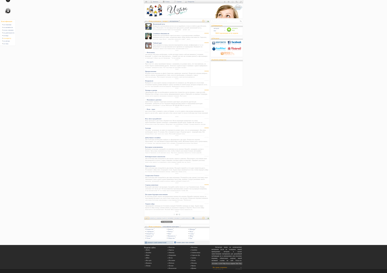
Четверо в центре (151, 90)
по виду (5, 35)
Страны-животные (151, 185)
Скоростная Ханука (152, 175)
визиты (152, 218)
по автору (6, 41)
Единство (149, 236)
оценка (159, 218)
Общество (171, 238)
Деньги (170, 229)
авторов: (216, 28)
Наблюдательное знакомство (155, 156)
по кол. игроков (8, 30)
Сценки (179, 2)
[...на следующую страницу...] (180, 214)
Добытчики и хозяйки (153, 137)
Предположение (150, 71)
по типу (5, 44)
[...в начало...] (177, 214)
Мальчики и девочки (154, 100)
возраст (165, 21)
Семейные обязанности (161, 33)
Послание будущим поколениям (156, 194)
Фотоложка (151, 52)
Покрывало (149, 81)
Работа (170, 231)
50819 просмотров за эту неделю (226, 33)
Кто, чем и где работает (153, 119)
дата (164, 218)
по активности (8, 27)
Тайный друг (157, 43)
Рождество (149, 229)
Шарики (192, 229)
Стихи (166, 2)
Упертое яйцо (150, 204)
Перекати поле (150, 166)
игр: (214, 31)
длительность (186, 218)
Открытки (190, 2)
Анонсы (155, 2)
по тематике (7, 25)
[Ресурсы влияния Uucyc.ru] (146, 21)
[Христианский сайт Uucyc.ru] (154, 18)
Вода (191, 231)
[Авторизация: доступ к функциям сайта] (241, 2)
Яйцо (191, 236)
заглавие (170, 218)
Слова (192, 234)
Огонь (148, 238)
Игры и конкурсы (155, 21)
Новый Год (150, 234)
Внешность (171, 236)
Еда (191, 238)
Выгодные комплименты (154, 147)
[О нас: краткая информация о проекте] (224, 2)
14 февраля (149, 231)
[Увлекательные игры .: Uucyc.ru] (177, 18)
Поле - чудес (151, 109)
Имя (169, 234)
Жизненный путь (159, 24)
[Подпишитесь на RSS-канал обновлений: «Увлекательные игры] (226, 55)
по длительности (8, 33)
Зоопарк (148, 128)
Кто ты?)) (150, 62)
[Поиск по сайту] (236, 2)
